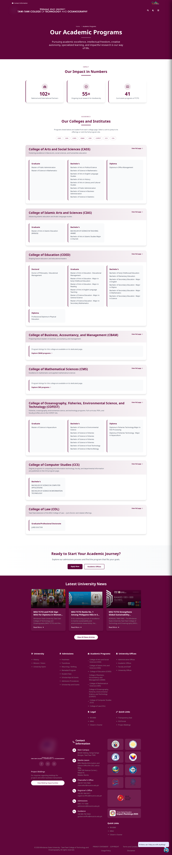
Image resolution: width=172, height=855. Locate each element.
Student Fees (66, 674)
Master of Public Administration (44, 167)
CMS (90, 138)
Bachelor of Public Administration (83, 188)
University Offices (124, 670)
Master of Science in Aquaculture (44, 427)
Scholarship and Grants (70, 685)
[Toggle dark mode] (153, 10)
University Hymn (39, 667)
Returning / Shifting (69, 667)
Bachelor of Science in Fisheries (82, 433)
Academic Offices (94, 567)
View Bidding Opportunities (47, 783)
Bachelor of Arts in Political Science (83, 167)
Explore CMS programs (40, 387)
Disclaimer (131, 851)
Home (78, 26)
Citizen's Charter (96, 725)
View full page (136, 148)
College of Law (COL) (44, 509)
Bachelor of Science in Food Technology (85, 446)
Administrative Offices (126, 659)
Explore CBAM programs (41, 353)
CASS (59, 138)
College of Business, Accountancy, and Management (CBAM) (73, 335)
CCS (106, 138)
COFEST (98, 138)
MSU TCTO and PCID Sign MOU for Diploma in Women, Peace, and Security (47, 615)
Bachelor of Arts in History (80, 179)
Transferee (66, 663)
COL (113, 138)
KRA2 (92, 721)
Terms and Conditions (131, 847)
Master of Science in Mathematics (44, 170)
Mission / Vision (39, 663)
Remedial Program (69, 670)
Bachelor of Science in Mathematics (83, 170)
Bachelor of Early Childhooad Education (124, 273)
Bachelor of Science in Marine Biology (84, 449)
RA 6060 (93, 718)
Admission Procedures (70, 681)
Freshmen (65, 659)
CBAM (82, 138)
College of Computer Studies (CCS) (54, 465)
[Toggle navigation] (158, 10)
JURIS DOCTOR (37, 527)
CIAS (66, 138)
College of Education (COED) (49, 255)
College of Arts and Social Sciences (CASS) (59, 149)
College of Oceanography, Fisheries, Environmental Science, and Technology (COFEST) (76, 405)
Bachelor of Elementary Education (122, 276)
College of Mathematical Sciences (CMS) (58, 369)
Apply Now (75, 566)
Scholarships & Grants (70, 677)
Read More (37, 627)
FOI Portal (122, 721)
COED (74, 138)
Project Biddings (124, 725)
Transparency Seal (125, 718)
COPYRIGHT (114, 847)
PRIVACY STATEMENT (100, 847)
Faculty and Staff (124, 667)
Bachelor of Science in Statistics (82, 197)
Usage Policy (106, 851)
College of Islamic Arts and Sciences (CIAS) (60, 213)
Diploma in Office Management (121, 167)
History (36, 659)
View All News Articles (86, 637)
